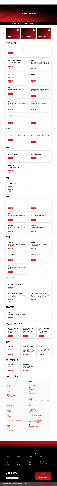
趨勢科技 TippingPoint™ (33, 410)
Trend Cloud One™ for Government (35, 406)
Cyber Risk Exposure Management (12, 397)
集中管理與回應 (9, 391)
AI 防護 (8, 387)
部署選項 (8, 404)
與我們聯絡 (18, 460)
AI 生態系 (8, 385)
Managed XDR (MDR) (32, 385)
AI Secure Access (10, 386)
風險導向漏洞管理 (32, 393)
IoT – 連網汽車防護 (10, 430)
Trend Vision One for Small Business (35, 414)
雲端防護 (8, 394)
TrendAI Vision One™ (20, 453)
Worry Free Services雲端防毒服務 (34, 421)
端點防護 (8, 410)
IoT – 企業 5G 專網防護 (10, 429)
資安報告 (7, 462)
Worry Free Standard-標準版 (34, 422)
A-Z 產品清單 (31, 23)
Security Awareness (32, 397)
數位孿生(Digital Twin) (10, 405)
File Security (9, 416)
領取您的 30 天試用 (43, 477)
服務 (26, 23)
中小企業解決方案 (20, 23)
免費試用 (10, 68)
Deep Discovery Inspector (11, 402)
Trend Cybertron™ (32, 409)
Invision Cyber (9, 427)
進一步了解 (10, 66)
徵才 (29, 460)
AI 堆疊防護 (31, 398)
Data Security (9, 401)
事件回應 (8, 425)
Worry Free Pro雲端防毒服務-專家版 (35, 420)
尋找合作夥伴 (7, 464)
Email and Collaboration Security (12, 409)
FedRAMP (8, 415)
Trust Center (30, 466)
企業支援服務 (9, 411)
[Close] (56, 484)
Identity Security (9, 424)
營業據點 (30, 462)
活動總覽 (30, 464)
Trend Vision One (32, 411)
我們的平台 (8, 23)
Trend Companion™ (32, 408)
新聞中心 (7, 460)
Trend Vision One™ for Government (35, 412)
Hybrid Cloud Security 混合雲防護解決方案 (14, 420)
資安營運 (30, 399)
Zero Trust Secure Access (33, 426)
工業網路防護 (9, 426)
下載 (17, 462)
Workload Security (32, 419)
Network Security (32, 389)
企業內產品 (14, 23)
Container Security (10, 396)
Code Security (9, 393)
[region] (28, 484)
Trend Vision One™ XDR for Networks (35, 415)
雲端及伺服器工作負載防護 (11, 395)
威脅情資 (30, 405)
